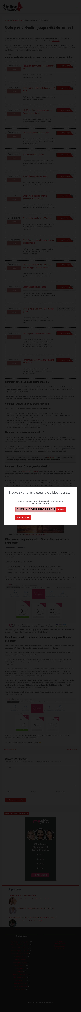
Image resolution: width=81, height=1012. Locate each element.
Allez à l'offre (23, 517)
